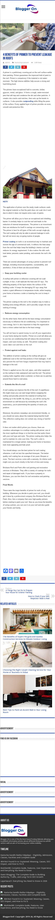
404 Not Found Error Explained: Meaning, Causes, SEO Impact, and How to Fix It (25, 900)
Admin (7, 62)
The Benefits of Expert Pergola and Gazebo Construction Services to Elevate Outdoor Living (25, 637)
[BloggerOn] (27, 8)
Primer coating (9, 242)
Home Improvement (22, 62)
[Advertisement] (27, 138)
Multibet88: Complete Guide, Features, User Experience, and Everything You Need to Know (22, 906)
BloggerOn (8, 916)
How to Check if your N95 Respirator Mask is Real (38, 596)
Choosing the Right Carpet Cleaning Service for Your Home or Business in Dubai (27, 671)
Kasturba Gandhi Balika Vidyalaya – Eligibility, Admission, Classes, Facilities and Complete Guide (23, 893)
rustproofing (28, 101)
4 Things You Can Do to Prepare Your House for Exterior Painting (19, 591)
